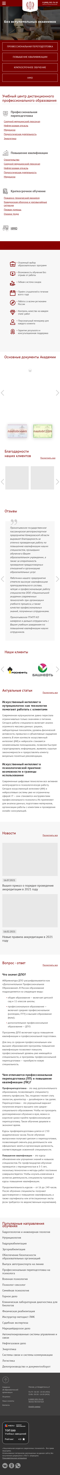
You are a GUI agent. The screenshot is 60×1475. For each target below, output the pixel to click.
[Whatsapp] (18, 1465)
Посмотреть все (47, 458)
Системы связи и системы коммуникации (27, 1355)
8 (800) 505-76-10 (50, 2)
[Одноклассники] (11, 1465)
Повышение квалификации (30, 56)
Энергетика (10, 138)
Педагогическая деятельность (20, 134)
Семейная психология (15, 1290)
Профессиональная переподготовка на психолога (26, 1271)
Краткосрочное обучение (30, 67)
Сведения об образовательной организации (10, 1389)
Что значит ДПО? (14, 974)
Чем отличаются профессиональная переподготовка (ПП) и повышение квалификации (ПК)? (27, 1078)
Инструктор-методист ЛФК (18, 1317)
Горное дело (9, 1296)
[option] (30, 371)
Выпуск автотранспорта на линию (23, 1264)
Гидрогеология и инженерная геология (26, 1232)
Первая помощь (12, 209)
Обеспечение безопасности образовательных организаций (21, 1256)
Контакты (6, 1405)
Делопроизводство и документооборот (26, 1366)
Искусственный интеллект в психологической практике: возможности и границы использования (21, 769)
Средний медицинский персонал (22, 121)
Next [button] (57, 393)
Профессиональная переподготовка (30, 46)
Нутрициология (11, 1237)
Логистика (8, 1360)
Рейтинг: (9, 1439)
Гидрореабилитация (14, 1243)
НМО (30, 77)
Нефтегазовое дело (14, 1343)
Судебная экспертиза (15, 1322)
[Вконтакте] (5, 1465)
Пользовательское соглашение (14, 1458)
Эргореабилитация (13, 1249)
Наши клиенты (8, 1401)
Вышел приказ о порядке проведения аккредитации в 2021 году (28, 887)
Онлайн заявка (34, 1406)
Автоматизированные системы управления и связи (29, 1336)
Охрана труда (11, 213)
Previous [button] (2, 393)
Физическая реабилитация (18, 1311)
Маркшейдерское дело (16, 1328)
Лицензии (6, 1396)
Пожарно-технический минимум (22, 197)
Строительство (11, 159)
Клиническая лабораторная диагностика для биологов (29, 1303)
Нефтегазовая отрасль (16, 125)
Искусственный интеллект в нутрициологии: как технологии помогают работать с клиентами (25, 705)
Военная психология (15, 1279)
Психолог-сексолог (14, 1284)
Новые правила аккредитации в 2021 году (27, 939)
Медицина (9, 129)
